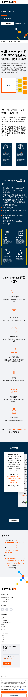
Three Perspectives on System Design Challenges (15, 550)
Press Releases (5, 633)
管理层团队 (4, 620)
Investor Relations (6, 622)
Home (3, 41)
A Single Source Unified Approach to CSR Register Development (15, 542)
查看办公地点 (4, 601)
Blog (2, 635)
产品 (9, 41)
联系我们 (3, 626)
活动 (2, 637)
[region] (14, 688)
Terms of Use (4, 674)
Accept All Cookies (14, 692)
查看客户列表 (14, 520)
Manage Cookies (14, 695)
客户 (2, 639)
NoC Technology (19, 430)
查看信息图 (18, 23)
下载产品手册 (7, 23)
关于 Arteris (4, 618)
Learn (2, 641)
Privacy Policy (5, 676)
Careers (3, 624)
